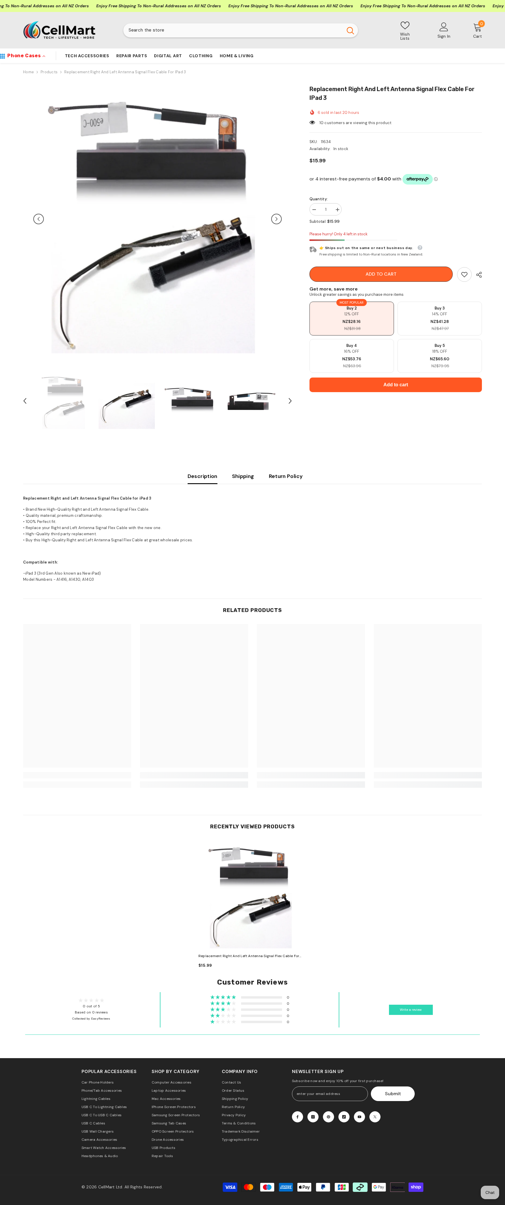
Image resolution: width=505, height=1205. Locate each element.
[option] (157, 219)
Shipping (243, 476)
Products (49, 71)
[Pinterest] (328, 1116)
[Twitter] (375, 1116)
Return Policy (286, 476)
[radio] (351, 318)
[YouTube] (359, 1116)
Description (202, 476)
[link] (464, 274)
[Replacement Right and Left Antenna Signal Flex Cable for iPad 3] (252, 894)
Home (28, 71)
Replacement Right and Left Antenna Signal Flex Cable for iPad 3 (248, 956)
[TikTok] (344, 1116)
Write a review (411, 1010)
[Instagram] (313, 1116)
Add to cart (381, 274)
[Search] (240, 30)
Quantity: (318, 199)
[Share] (477, 275)
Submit (393, 1094)
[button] (38, 219)
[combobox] (233, 30)
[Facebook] (297, 1116)
